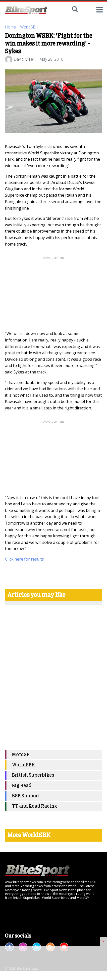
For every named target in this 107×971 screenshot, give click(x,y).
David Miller (24, 59)
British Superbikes (33, 775)
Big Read (22, 785)
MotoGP (21, 754)
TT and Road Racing (34, 806)
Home (10, 27)
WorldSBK (29, 27)
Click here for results (24, 559)
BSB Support (26, 796)
